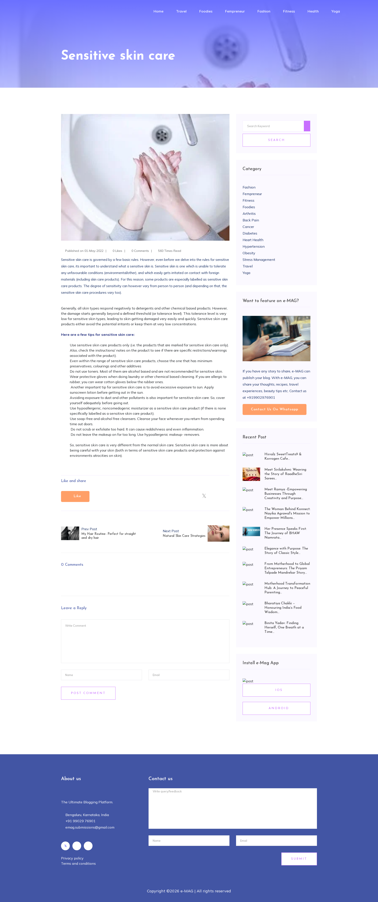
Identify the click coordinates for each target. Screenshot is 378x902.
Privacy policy (72, 858)
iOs (278, 690)
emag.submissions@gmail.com (89, 827)
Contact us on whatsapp (274, 409)
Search (276, 140)
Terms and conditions (78, 863)
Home (158, 11)
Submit (299, 859)
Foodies (205, 11)
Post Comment (88, 693)
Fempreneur (235, 11)
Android (278, 708)
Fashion (263, 11)
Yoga (335, 11)
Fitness (289, 11)
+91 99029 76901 (80, 821)
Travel (181, 11)
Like (76, 496)
